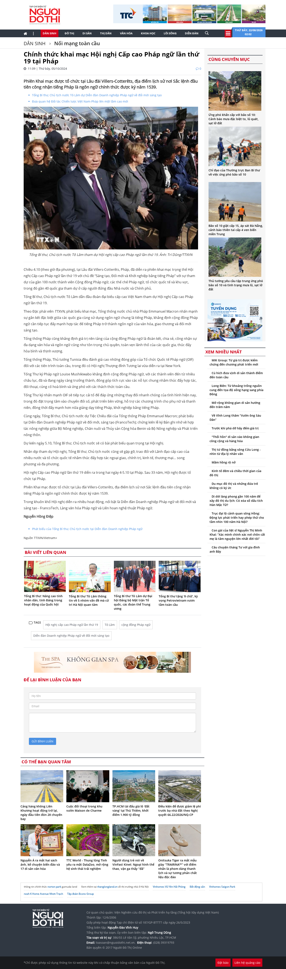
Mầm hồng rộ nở (224, 462)
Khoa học (148, 33)
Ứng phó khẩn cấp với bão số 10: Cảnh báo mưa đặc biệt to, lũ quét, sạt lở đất (234, 119)
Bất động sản (197, 886)
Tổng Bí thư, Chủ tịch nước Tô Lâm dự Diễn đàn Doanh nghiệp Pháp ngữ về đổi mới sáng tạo (97, 95)
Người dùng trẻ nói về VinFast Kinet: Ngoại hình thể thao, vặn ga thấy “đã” (133, 864)
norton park (54, 886)
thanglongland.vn (107, 886)
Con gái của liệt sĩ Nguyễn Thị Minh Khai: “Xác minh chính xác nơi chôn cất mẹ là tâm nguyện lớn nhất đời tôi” (237, 534)
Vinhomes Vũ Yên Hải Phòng (169, 886)
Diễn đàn (191, 33)
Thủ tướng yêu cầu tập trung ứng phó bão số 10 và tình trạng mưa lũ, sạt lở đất (236, 285)
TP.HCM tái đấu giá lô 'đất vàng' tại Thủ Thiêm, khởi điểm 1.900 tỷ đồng (130, 810)
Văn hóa (126, 33)
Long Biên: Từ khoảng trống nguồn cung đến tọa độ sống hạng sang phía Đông (236, 390)
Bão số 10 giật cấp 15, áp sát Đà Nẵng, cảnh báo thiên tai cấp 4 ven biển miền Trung (236, 230)
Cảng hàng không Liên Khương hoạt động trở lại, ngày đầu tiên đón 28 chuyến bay (41, 812)
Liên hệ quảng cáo (247, 963)
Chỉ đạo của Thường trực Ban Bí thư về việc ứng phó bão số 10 (234, 172)
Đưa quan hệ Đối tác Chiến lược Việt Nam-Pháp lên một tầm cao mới (80, 101)
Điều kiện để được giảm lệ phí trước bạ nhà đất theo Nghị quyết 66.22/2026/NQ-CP (179, 810)
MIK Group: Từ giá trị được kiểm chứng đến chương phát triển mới (234, 362)
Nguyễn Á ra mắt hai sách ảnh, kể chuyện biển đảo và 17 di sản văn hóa (40, 864)
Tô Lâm (110, 625)
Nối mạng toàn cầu (76, 43)
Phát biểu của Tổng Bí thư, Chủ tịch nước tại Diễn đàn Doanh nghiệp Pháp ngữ (87, 529)
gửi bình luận (42, 741)
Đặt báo (223, 963)
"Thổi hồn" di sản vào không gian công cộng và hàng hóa (234, 439)
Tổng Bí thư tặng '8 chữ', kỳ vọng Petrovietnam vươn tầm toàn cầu (178, 600)
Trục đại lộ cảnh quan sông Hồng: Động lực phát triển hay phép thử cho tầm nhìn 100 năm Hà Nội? (237, 517)
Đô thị (69, 33)
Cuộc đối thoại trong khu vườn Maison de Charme (84, 808)
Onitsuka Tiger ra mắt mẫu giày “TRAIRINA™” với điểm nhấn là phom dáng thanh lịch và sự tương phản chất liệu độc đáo (177, 868)
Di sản (87, 33)
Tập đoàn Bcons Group (80, 894)
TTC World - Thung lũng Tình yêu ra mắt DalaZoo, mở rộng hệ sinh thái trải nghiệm (87, 864)
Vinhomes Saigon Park (222, 886)
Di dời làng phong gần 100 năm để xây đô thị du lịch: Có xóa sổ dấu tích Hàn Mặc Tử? (236, 500)
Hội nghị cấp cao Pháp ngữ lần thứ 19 (71, 625)
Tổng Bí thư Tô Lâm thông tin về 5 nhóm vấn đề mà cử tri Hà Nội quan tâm (89, 600)
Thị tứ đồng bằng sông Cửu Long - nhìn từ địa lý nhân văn (235, 452)
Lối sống (170, 33)
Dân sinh (49, 33)
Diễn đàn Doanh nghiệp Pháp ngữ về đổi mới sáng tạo (71, 636)
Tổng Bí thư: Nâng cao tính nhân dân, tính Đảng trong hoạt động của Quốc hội (43, 600)
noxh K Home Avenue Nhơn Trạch (43, 894)
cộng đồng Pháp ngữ (135, 625)
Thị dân (106, 33)
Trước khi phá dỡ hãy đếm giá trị (235, 428)
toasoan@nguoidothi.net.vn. (115, 943)
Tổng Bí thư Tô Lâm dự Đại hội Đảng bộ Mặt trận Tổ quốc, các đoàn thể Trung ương (133, 602)
